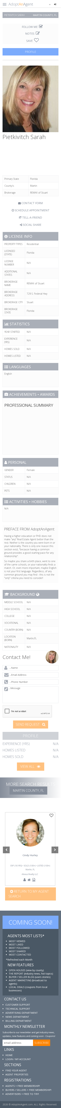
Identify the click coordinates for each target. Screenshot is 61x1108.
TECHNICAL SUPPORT (17, 1008)
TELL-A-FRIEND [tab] (32, 217)
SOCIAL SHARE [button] (31, 225)
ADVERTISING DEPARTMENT (21, 1012)
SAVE (29, 41)
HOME (9, 1055)
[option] (30, 849)
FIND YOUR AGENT (16, 1070)
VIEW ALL (27, 766)
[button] (47, 4)
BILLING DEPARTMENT (18, 1020)
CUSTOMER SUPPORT (17, 1004)
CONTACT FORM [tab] (32, 203)
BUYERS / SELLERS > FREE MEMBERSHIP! (28, 1090)
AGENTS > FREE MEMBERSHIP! (22, 1085)
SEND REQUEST (28, 724)
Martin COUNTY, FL (28, 790)
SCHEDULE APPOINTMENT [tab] (31, 210)
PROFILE (30, 52)
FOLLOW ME (30, 27)
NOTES (30, 33)
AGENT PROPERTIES (16, 1074)
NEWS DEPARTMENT (17, 1016)
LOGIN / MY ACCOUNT (18, 1059)
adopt (30, 837)
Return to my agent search (28, 894)
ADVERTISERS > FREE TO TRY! (22, 1094)
